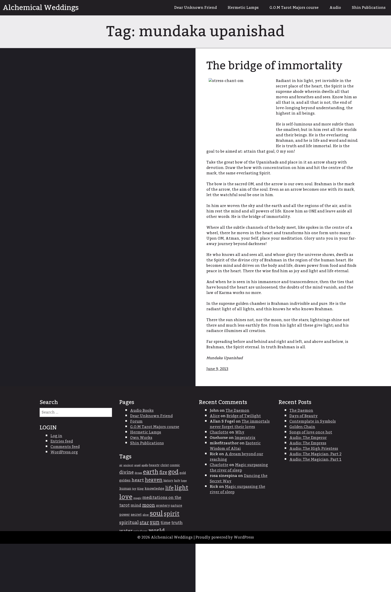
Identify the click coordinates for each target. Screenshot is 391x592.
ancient (128, 465)
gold (182, 473)
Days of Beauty (303, 416)
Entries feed (61, 441)
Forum (136, 421)
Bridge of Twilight (243, 416)
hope (184, 480)
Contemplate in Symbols (312, 421)
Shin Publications (369, 7)
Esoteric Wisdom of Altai (235, 446)
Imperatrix (245, 437)
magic (137, 498)
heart (137, 480)
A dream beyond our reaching (236, 456)
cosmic (175, 465)
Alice (215, 416)
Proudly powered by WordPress (225, 537)
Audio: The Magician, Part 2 (315, 454)
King (140, 489)
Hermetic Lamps (243, 7)
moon (148, 505)
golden (125, 480)
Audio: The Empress (307, 443)
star (144, 522)
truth (177, 523)
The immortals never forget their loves (240, 424)
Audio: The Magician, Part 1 (315, 459)
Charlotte (219, 432)
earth (150, 472)
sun (155, 522)
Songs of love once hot (310, 432)
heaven (153, 480)
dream (138, 473)
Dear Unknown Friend (195, 7)
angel (137, 465)
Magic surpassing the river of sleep (239, 467)
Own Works (141, 437)
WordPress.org (64, 452)
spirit (171, 514)
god (173, 472)
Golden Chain (302, 427)
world (156, 530)
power (124, 514)
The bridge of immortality (274, 66)
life (169, 488)
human (125, 489)
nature (176, 506)
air (120, 465)
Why (239, 432)
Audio (335, 7)
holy (177, 481)
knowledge (154, 488)
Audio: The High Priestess (313, 448)
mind (136, 505)
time (165, 523)
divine (126, 472)
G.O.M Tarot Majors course (294, 7)
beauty (154, 465)
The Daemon (237, 410)
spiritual (129, 522)
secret (136, 514)
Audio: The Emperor (308, 437)
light (181, 488)
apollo (144, 465)
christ (164, 465)
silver (146, 515)
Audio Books (142, 410)
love (125, 497)
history (168, 480)
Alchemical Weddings (41, 7)
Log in (56, 436)
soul (156, 513)
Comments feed (65, 446)
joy (134, 489)
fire (163, 472)
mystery (163, 505)
